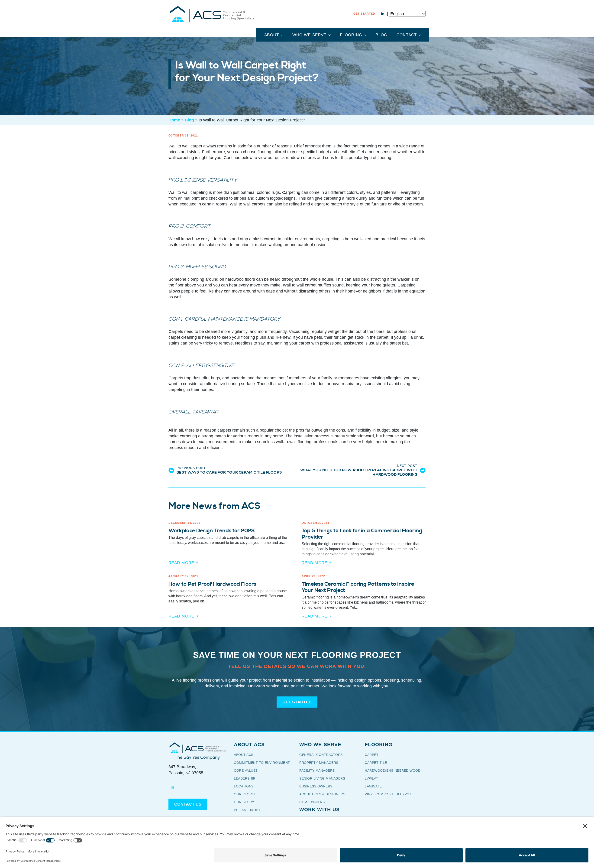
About (271, 35)
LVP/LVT (371, 778)
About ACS (243, 755)
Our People (245, 794)
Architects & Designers (322, 794)
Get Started (364, 13)
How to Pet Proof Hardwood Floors (212, 584)
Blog (381, 35)
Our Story (247, 802)
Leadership (244, 778)
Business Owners (316, 786)
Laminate (373, 786)
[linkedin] (383, 14)
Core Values (246, 770)
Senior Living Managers (322, 778)
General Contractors (324, 755)
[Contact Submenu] (421, 35)
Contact (407, 35)
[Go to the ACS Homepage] (211, 14)
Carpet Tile (376, 762)
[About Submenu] (283, 35)
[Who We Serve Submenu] (330, 35)
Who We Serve (309, 35)
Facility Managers (317, 770)
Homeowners (312, 802)
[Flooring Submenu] (366, 35)
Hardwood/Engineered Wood (392, 770)
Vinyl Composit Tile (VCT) (389, 794)
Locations (244, 786)
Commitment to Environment (262, 762)
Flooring (351, 35)
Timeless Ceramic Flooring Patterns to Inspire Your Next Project (358, 587)
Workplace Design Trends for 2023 (211, 531)
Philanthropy (247, 810)
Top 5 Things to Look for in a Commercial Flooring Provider (362, 534)
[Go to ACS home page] (197, 747)
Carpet (371, 755)
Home (174, 120)
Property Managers (318, 762)
